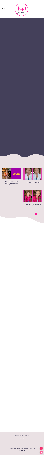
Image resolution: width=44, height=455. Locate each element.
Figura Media (13, 448)
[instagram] (24, 450)
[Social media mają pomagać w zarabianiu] (32, 196)
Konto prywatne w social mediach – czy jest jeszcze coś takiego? (11, 183)
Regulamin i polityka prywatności (22, 435)
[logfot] (21, 3)
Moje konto (21, 438)
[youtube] (22, 450)
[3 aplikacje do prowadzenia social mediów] (32, 174)
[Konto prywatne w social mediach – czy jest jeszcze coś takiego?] (11, 173)
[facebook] (19, 450)
